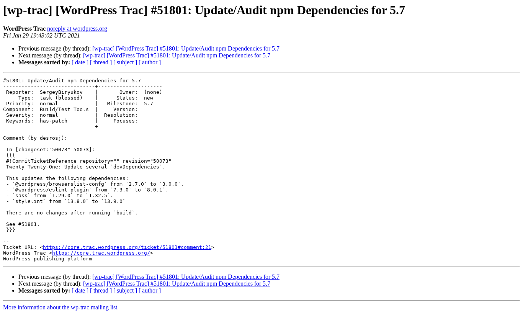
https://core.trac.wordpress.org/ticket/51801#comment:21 (127, 247)
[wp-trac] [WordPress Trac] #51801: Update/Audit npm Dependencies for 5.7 (185, 48)
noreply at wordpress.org (77, 28)
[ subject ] (125, 62)
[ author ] (150, 62)
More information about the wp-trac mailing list (60, 307)
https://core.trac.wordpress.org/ (101, 253)
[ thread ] (101, 62)
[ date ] (80, 62)
